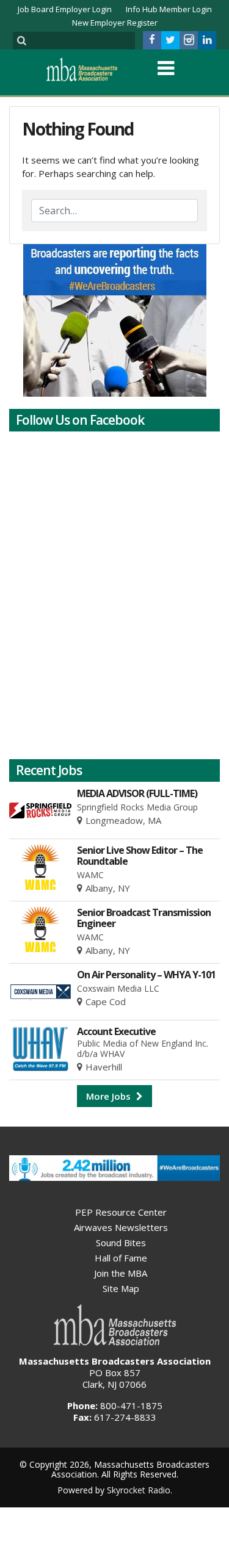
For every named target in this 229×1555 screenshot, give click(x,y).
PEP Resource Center (121, 1212)
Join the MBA (120, 1273)
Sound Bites (121, 1242)
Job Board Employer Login (65, 9)
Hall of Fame (121, 1258)
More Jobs (109, 1096)
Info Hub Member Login (169, 9)
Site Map (121, 1288)
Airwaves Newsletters (121, 1227)
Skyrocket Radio (138, 1490)
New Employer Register (115, 22)
